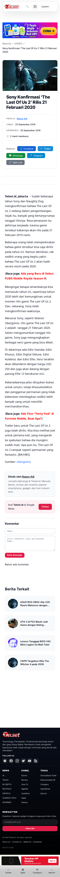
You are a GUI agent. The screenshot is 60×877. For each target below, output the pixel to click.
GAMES (18, 43)
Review (24, 780)
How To (24, 784)
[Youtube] (29, 760)
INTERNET (7, 802)
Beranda (6, 43)
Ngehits (24, 789)
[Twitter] (23, 760)
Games (24, 802)
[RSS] (35, 760)
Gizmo (24, 775)
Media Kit (27, 842)
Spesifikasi (45, 789)
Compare (44, 784)
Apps (23, 798)
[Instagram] (17, 760)
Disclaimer (37, 842)
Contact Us (16, 842)
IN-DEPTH (7, 784)
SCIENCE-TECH (9, 798)
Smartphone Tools (48, 775)
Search (43, 793)
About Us (6, 842)
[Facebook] (11, 760)
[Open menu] (35, 7)
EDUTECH (6, 789)
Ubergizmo (24, 462)
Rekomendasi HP (47, 780)
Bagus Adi (22, 118)
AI (3, 775)
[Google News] (4, 760)
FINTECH (6, 793)
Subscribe (30, 828)
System (45, 6)
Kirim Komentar (14, 555)
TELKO (5, 780)
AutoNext (25, 793)
